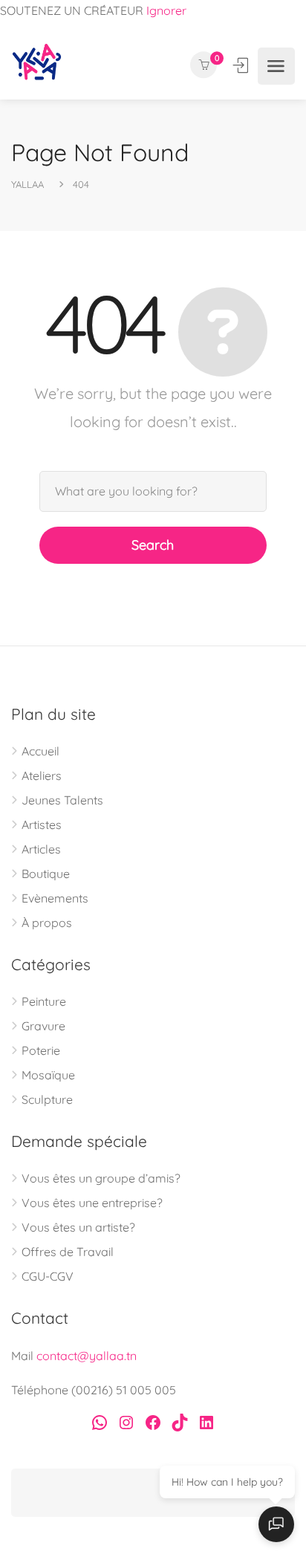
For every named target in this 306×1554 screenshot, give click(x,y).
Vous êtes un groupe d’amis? (101, 1178)
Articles (41, 849)
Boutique (46, 873)
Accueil (40, 751)
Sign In (242, 65)
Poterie (41, 1050)
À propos (47, 922)
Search (152, 544)
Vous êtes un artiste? (78, 1227)
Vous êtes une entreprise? (92, 1202)
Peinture (44, 1001)
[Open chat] (276, 1524)
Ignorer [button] (166, 10)
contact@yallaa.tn (86, 1355)
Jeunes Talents (62, 800)
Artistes (42, 824)
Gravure (43, 1025)
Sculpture (47, 1099)
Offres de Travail (68, 1251)
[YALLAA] (36, 66)
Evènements (55, 898)
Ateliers (42, 775)
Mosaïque (48, 1074)
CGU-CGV (48, 1276)
